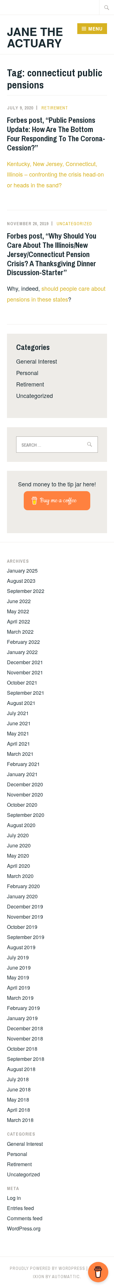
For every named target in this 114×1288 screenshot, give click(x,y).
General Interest (36, 361)
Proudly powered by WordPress (47, 1268)
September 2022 (25, 591)
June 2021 (19, 723)
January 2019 (22, 1018)
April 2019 (18, 987)
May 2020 (18, 855)
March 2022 (20, 631)
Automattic (66, 1276)
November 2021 (25, 672)
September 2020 (25, 814)
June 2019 (19, 967)
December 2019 (25, 906)
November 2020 (25, 794)
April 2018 (18, 1109)
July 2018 (18, 1079)
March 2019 (20, 997)
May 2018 (18, 1099)
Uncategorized (74, 223)
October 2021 (22, 682)
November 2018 (25, 1038)
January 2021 (22, 774)
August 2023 (21, 580)
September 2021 (25, 692)
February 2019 (23, 1008)
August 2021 (21, 703)
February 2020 (23, 886)
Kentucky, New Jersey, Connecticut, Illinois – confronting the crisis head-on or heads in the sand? (55, 174)
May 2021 (18, 733)
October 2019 (22, 926)
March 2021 (20, 753)
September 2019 (25, 937)
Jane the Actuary (35, 37)
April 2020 (18, 865)
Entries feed (20, 1208)
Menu (95, 28)
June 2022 (19, 601)
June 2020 (19, 845)
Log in (14, 1197)
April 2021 (18, 743)
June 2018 (19, 1089)
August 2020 (21, 825)
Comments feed (24, 1218)
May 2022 (18, 611)
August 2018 (21, 1069)
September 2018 (25, 1058)
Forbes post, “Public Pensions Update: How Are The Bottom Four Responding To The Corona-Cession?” (56, 133)
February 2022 (23, 641)
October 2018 (22, 1048)
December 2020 (25, 784)
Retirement (54, 108)
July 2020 (18, 835)
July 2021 (18, 713)
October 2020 (22, 804)
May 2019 (18, 977)
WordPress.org (24, 1228)
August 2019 (21, 947)
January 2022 (22, 652)
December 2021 (25, 662)
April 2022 (18, 621)
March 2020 (20, 876)
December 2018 (25, 1028)
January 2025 (22, 570)
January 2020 (22, 896)
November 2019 (25, 916)
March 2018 (20, 1120)
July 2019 (18, 957)
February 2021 (23, 764)
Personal (27, 372)
